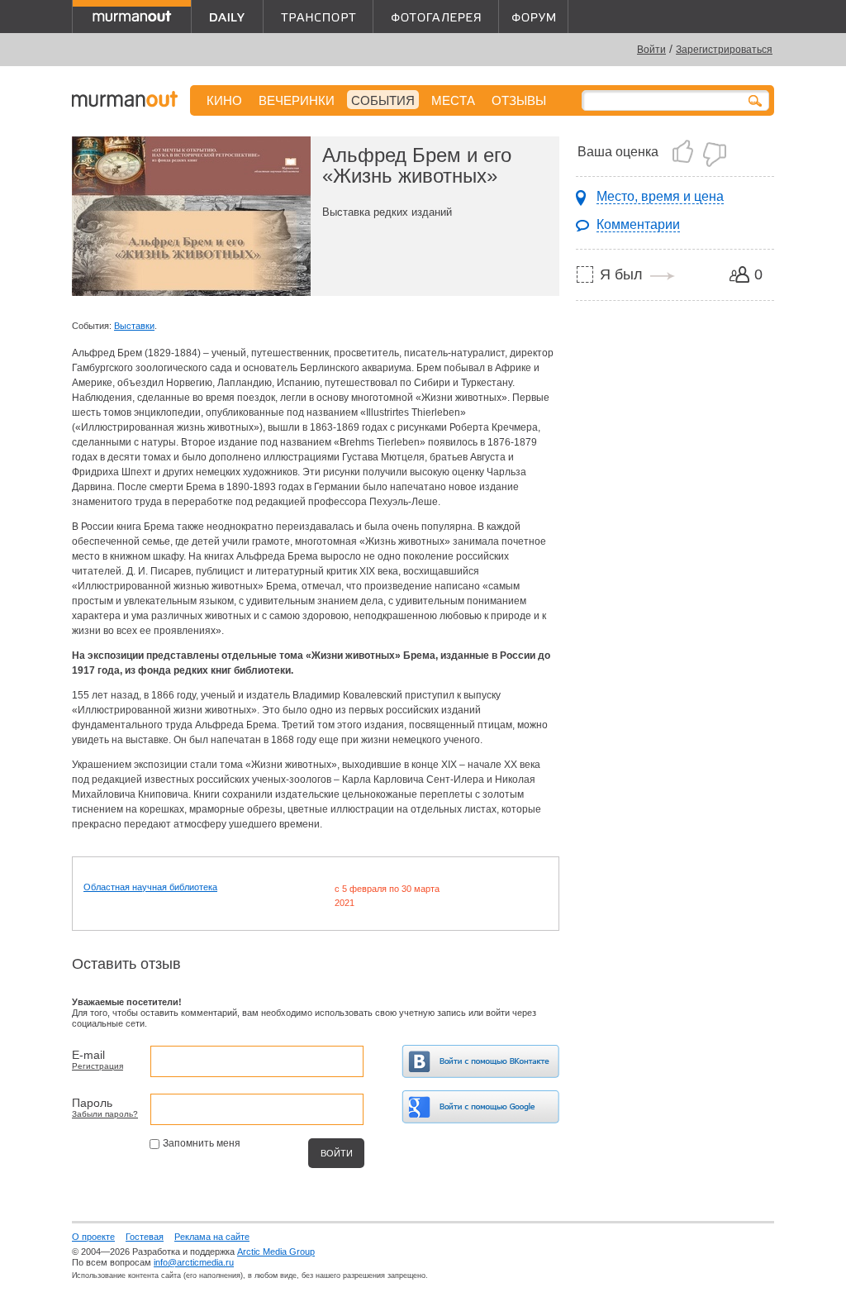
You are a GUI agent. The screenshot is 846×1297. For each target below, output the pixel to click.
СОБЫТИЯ (383, 100)
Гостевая (145, 1237)
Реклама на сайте (212, 1237)
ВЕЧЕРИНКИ (297, 100)
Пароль (92, 1102)
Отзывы (519, 100)
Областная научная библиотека (150, 887)
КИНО (224, 100)
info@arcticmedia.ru (194, 1262)
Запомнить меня (201, 1143)
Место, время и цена (660, 196)
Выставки (134, 326)
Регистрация (97, 1066)
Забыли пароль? (105, 1113)
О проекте (93, 1237)
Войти (651, 49)
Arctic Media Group (276, 1251)
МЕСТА (453, 100)
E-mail (88, 1054)
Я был (621, 274)
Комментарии (638, 224)
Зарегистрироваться (724, 49)
